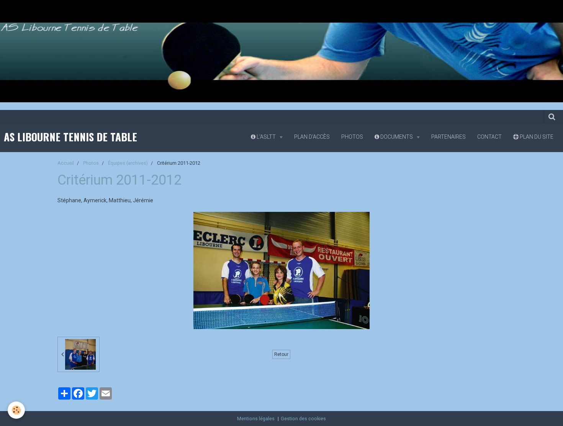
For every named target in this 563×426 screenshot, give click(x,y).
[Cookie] (16, 410)
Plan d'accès (312, 137)
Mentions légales (256, 418)
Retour (281, 354)
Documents (396, 137)
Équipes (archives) (128, 163)
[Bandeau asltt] (281, 51)
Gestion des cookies (303, 418)
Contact (489, 137)
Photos (352, 137)
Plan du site (536, 137)
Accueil (65, 163)
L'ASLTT (266, 137)
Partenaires (448, 137)
